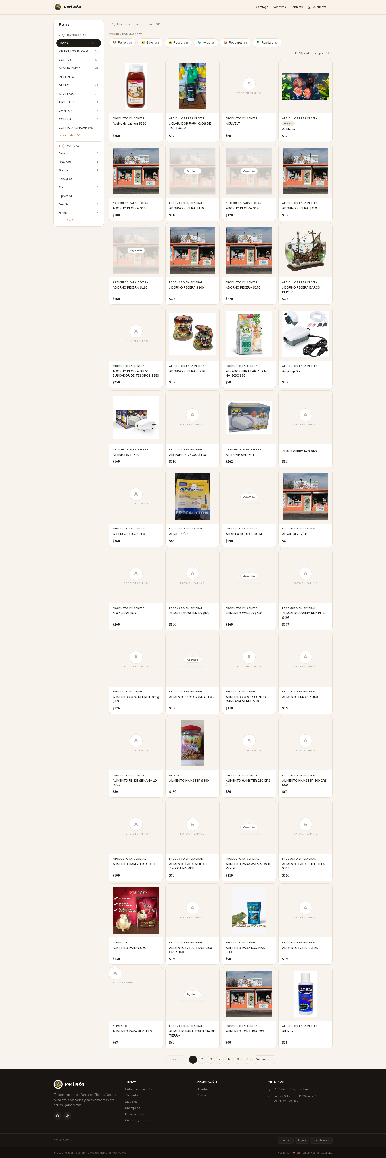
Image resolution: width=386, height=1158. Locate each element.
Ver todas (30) (72, 135)
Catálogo (262, 7)
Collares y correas (138, 1120)
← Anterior (175, 1059)
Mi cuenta (319, 7)
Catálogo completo (138, 1089)
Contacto (296, 7)
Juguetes (131, 1102)
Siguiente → (265, 1059)
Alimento (131, 1095)
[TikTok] (67, 1116)
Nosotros (279, 7)
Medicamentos (135, 1114)
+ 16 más (69, 220)
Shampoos (132, 1108)
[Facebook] (58, 1116)
